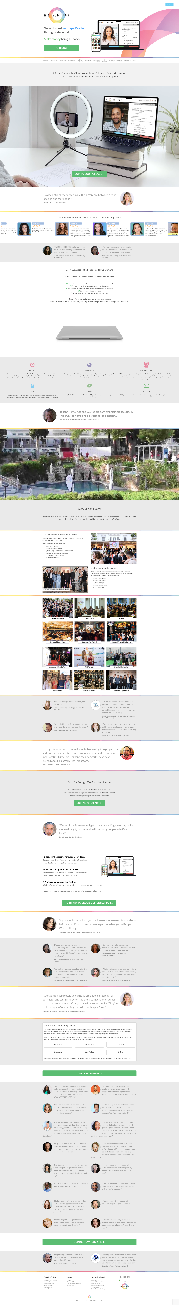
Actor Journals (48, 1285)
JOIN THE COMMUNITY (89, 1073)
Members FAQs (95, 1283)
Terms (69, 1280)
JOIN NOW (61, 47)
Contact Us (70, 1285)
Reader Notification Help (98, 1289)
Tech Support (95, 1287)
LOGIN (169, 4)
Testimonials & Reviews (74, 1283)
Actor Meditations (49, 1283)
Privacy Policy (71, 1282)
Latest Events (48, 1287)
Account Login (95, 1280)
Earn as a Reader (48, 1282)
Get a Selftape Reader (50, 1280)
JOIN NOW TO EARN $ (89, 802)
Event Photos (48, 1289)
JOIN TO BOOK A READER (89, 173)
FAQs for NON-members (98, 1285)
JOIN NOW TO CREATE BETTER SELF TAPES (89, 902)
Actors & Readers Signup (98, 1282)
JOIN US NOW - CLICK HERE (89, 1241)
